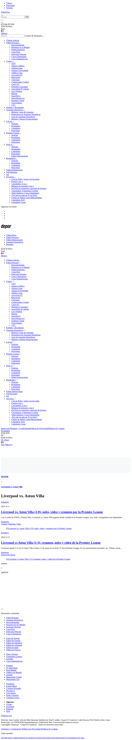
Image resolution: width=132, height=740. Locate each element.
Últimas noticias (12, 40)
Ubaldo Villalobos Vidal (11, 524)
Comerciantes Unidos (20, 82)
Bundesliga (10, 158)
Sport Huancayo (18, 98)
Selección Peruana (18, 54)
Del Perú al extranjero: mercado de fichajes (28, 188)
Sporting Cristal (17, 100)
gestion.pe (32, 738)
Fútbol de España (13, 641)
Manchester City (13, 679)
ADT (13, 63)
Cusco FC (15, 84)
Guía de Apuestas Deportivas (23, 117)
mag (82, 738)
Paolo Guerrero (12, 695)
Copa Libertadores (18, 57)
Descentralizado (17, 45)
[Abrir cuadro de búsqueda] (2, 15)
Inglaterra (5, 502)
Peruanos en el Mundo (20, 47)
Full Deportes (11, 172)
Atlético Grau (16, 73)
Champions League (14, 656)
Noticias (14, 124)
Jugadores (10, 684)
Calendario (15, 128)
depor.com (5, 428)
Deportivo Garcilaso (19, 87)
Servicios (10, 177)
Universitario (16, 103)
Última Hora (11, 235)
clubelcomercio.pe (20, 738)
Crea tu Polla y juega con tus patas (25, 179)
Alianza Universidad (19, 70)
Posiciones (15, 131)
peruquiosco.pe (74, 738)
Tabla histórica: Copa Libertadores (25, 193)
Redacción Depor (8, 555)
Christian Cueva (12, 698)
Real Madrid (11, 670)
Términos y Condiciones (20, 428)
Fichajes (9, 8)
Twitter (9, 704)
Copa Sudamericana (19, 59)
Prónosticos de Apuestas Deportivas (25, 114)
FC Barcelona (12, 668)
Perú (3, 29)
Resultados (15, 126)
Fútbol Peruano (12, 43)
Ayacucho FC (17, 75)
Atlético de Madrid (14, 672)
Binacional (15, 77)
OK (27, 17)
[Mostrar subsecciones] (20, 43)
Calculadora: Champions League (24, 191)
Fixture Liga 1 (17, 181)
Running (9, 244)
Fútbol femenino (18, 50)
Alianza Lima (16, 68)
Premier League (12, 133)
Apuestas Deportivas (14, 110)
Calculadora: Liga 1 (19, 184)
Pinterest (9, 709)
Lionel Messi (11, 686)
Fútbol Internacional (19, 156)
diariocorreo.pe (61, 738)
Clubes (9, 61)
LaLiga (9, 121)
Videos (9, 3)
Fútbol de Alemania (14, 645)
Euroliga (9, 659)
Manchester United (14, 677)
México (4, 33)
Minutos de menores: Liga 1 (22, 186)
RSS (8, 711)
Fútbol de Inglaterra (14, 643)
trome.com (50, 738)
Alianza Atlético (17, 66)
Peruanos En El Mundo (15, 625)
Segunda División (13, 627)
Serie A (9, 144)
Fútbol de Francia (13, 650)
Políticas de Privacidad (39, 428)
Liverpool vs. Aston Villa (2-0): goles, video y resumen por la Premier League (52, 512)
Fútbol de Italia (12, 647)
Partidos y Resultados (15, 107)
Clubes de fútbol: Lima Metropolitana (26, 198)
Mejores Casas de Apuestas (22, 112)
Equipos (9, 665)
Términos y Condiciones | (11, 729)
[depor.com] (6, 231)
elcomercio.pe (6, 738)
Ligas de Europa (13, 638)
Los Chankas (16, 91)
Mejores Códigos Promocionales (24, 119)
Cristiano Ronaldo (13, 688)
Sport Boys (15, 96)
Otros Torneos (12, 654)
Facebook (10, 707)
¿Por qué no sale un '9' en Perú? (24, 195)
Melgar (14, 94)
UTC (13, 105)
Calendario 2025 (18, 200)
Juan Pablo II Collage (20, 89)
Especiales (10, 5)
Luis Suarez (11, 693)
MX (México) (6, 445)
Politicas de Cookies (56, 428)
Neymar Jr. (10, 691)
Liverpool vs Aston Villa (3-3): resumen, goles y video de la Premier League (51, 542)
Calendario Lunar (18, 202)
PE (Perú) (5, 440)
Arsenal (9, 675)
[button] (66, 435)
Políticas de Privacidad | (31, 729)
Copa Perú (15, 52)
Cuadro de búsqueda (33, 36)
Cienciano (15, 80)
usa (7, 174)
